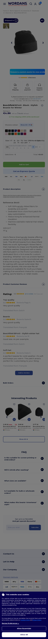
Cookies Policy (25, 620)
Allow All (24, 635)
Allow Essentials (24, 628)
